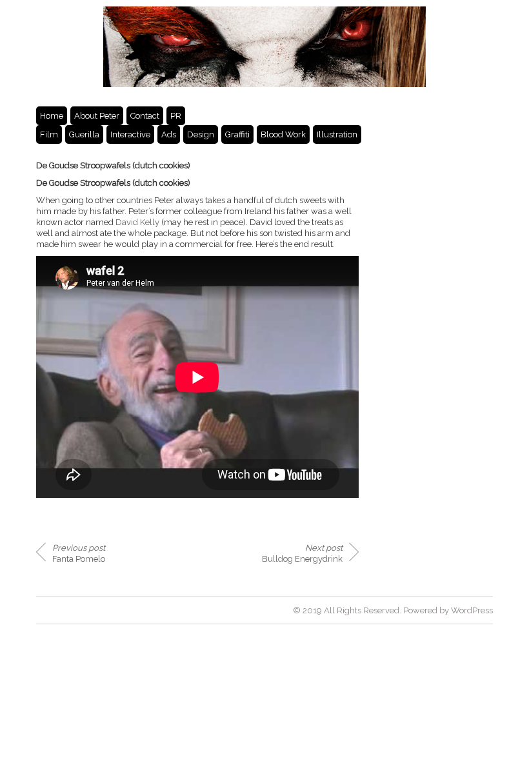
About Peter (96, 116)
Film (49, 134)
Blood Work (283, 134)
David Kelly (137, 222)
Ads (168, 134)
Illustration (337, 134)
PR (175, 116)
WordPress (472, 610)
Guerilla (84, 134)
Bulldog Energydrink (302, 553)
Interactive (130, 134)
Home (51, 116)
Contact (144, 116)
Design (200, 134)
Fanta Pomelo (78, 553)
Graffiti (237, 134)
